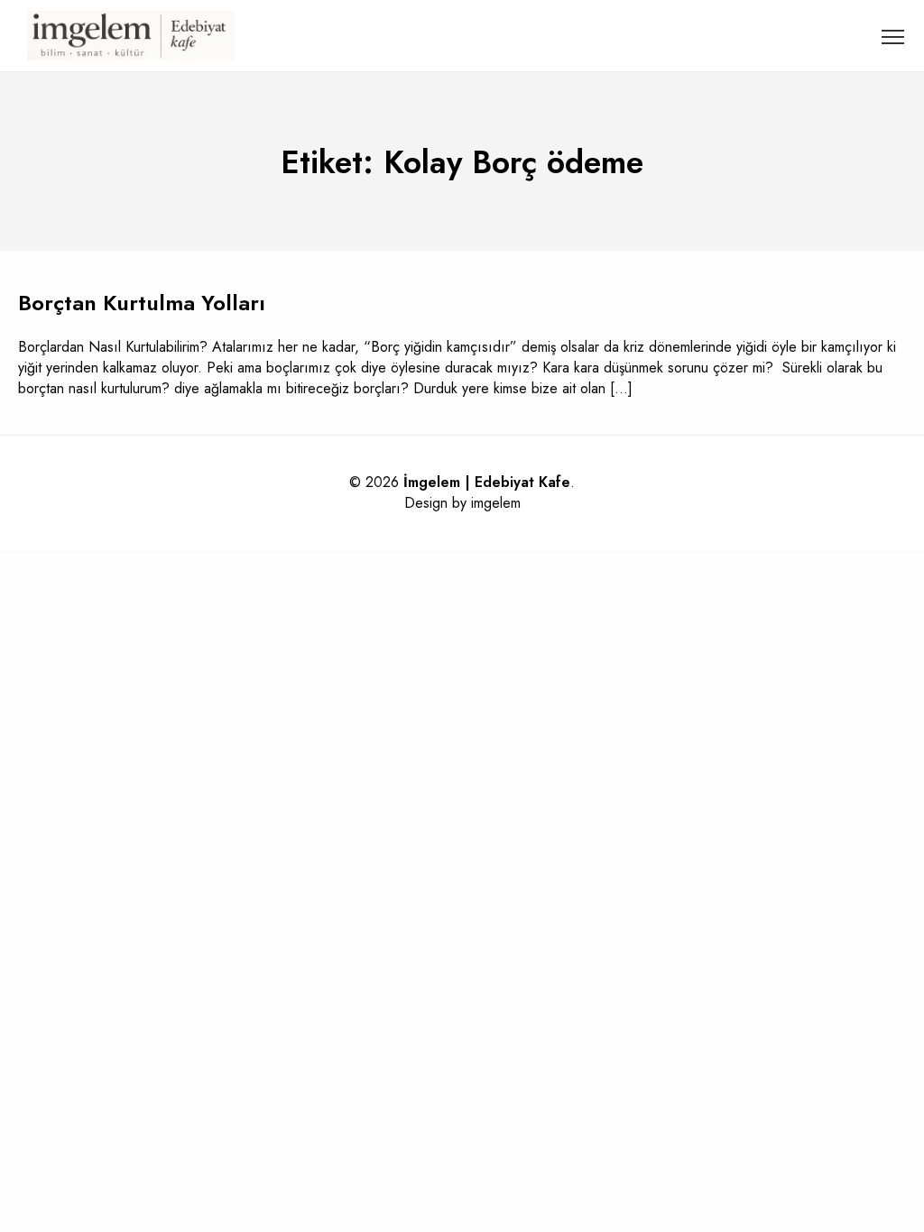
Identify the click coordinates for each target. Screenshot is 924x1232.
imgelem (496, 502)
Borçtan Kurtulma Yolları (141, 302)
